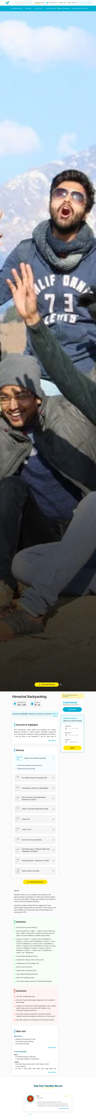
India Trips (28, 8)
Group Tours (38, 8)
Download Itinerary (37, 882)
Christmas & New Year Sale (79, 8)
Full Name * (68, 726)
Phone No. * (68, 733)
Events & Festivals (50, 8)
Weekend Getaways (64, 8)
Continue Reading (64, 1108)
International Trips (16, 8)
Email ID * (67, 739)
